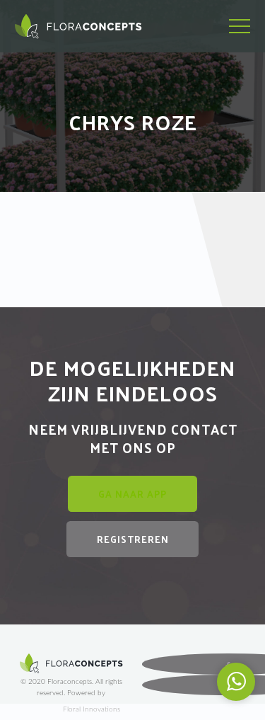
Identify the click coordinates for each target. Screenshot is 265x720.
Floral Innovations (91, 709)
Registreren (133, 539)
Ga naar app (132, 494)
